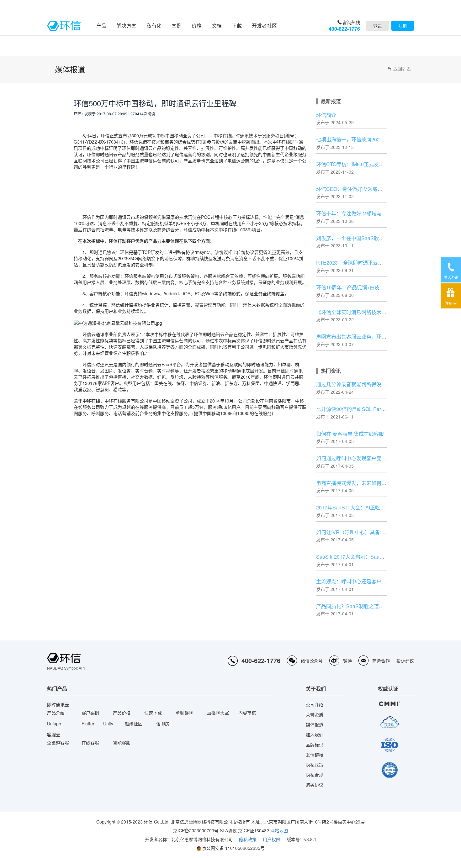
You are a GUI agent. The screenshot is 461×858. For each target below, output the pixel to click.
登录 (377, 26)
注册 (402, 26)
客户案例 (90, 712)
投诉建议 (405, 660)
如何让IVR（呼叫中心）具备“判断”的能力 (362, 532)
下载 (237, 25)
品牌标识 (314, 744)
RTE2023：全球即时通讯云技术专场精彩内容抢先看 (374, 262)
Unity (108, 723)
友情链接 (314, 754)
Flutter (88, 723)
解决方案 (126, 25)
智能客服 (121, 743)
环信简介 (326, 114)
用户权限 (271, 839)
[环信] (64, 26)
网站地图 (279, 830)
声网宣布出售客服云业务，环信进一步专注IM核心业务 (376, 336)
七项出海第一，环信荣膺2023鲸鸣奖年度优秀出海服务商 (379, 139)
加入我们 (314, 734)
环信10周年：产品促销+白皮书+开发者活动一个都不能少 (379, 287)
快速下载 (153, 712)
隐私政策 (314, 764)
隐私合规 (314, 774)
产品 (101, 25)
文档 (217, 25)
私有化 (154, 25)
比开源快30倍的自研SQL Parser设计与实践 (364, 409)
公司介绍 (314, 704)
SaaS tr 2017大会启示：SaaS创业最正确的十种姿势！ (377, 556)
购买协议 (314, 785)
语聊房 (162, 723)
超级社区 (133, 723)
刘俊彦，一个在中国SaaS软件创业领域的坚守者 (370, 238)
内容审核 (247, 712)
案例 (177, 25)
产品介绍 (56, 712)
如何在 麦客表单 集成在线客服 (350, 433)
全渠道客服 (58, 743)
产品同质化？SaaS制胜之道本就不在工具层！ (367, 606)
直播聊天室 (218, 712)
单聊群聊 (184, 712)
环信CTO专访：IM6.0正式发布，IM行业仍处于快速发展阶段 (382, 164)
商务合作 (381, 660)
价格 (197, 25)
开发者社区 (264, 25)
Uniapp (54, 723)
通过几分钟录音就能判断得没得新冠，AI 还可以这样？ (376, 384)
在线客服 (90, 743)
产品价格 (121, 712)
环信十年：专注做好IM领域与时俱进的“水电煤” (368, 213)
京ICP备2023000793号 (196, 830)
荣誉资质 (314, 714)
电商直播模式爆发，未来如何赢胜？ (356, 483)
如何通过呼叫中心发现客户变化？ (353, 458)
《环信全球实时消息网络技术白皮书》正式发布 (368, 312)
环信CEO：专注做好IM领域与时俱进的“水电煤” (368, 188)
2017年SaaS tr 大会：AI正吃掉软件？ (358, 507)
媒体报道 (314, 724)
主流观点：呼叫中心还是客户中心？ (356, 581)
